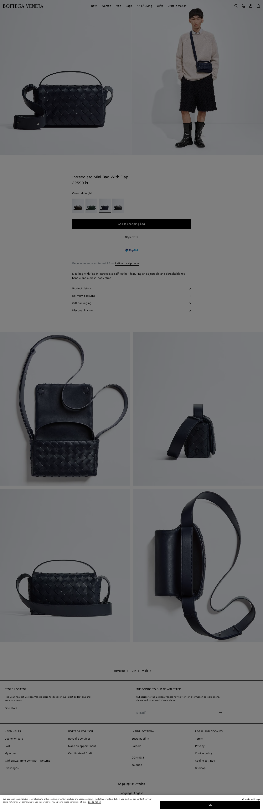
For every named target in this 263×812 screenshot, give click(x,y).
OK (210, 805)
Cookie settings (251, 799)
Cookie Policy (94, 802)
